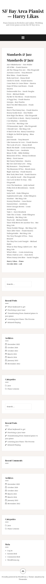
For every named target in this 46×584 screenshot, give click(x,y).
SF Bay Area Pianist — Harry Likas (23, 13)
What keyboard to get (16, 307)
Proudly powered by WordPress (14, 577)
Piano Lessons (13, 389)
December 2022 (14, 344)
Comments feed (13, 557)
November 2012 (14, 364)
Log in (10, 550)
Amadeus (38, 577)
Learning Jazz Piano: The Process (21, 319)
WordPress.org (13, 560)
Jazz (9, 385)
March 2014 (12, 357)
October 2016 (13, 347)
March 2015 (12, 354)
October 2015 (13, 351)
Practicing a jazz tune (16, 310)
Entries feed (12, 554)
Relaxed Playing (14, 322)
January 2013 (13, 360)
